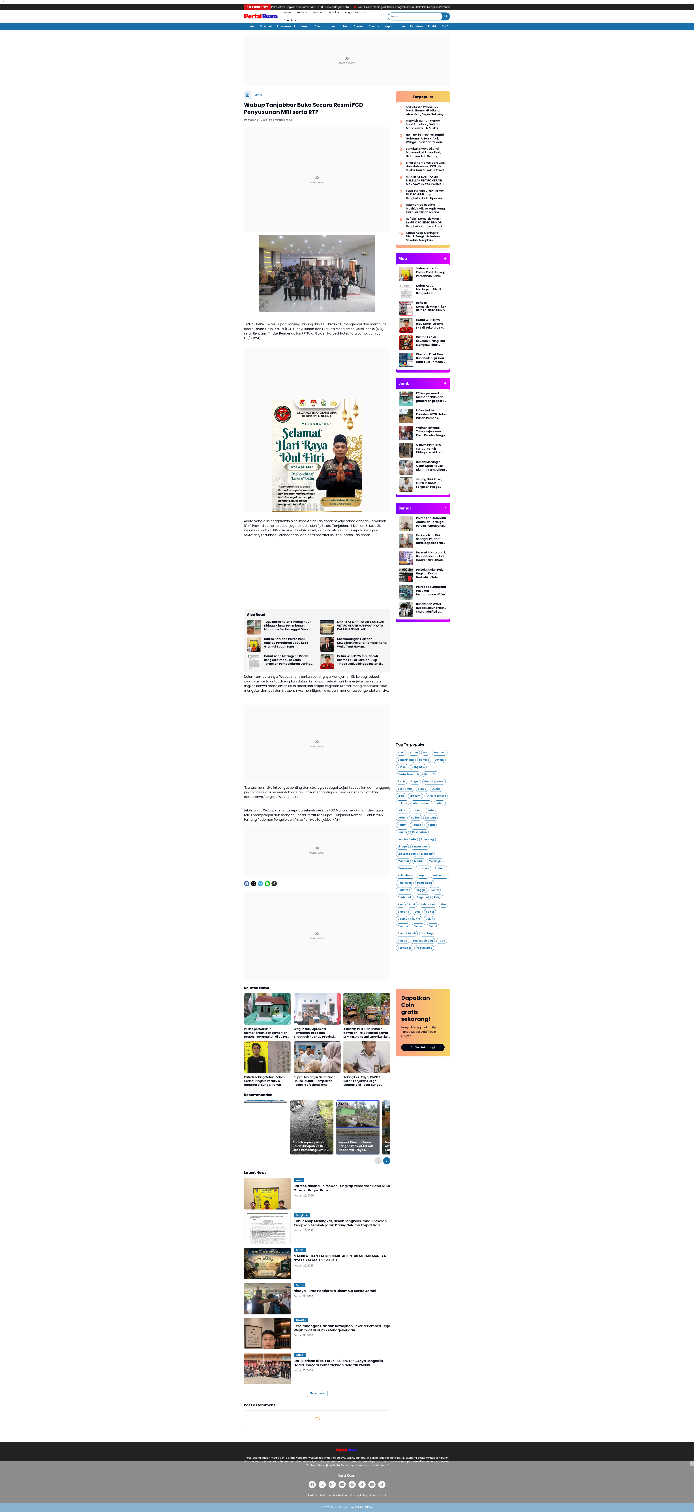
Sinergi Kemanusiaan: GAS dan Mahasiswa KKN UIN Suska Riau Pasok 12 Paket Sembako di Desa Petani (425, 166)
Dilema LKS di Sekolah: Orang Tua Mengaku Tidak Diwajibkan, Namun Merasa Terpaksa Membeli (430, 341)
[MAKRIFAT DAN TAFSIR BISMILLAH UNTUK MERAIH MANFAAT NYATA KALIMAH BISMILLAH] (327, 627)
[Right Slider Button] (446, 26)
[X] (253, 883)
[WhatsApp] (267, 883)
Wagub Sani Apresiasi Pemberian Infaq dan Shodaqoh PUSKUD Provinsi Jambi (314, 1033)
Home (287, 12)
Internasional (286, 26)
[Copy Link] (274, 883)
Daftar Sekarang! (423, 1047)
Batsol (299, 1355)
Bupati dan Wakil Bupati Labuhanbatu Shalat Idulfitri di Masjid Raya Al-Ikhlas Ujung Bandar (431, 608)
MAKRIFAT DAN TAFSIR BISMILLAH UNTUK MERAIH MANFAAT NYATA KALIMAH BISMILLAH (360, 625)
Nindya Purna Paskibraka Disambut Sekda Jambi (335, 1291)
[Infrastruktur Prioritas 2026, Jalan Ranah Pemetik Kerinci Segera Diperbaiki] (406, 416)
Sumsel (358, 26)
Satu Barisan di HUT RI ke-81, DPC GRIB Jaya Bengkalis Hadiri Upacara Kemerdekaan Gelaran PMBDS (338, 1363)
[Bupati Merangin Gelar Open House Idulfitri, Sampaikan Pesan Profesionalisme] (317, 1057)
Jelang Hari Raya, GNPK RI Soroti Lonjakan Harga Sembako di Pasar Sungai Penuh (362, 1081)
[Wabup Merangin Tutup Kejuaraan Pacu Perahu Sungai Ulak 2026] (406, 433)
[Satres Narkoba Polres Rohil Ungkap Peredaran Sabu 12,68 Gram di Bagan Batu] (254, 644)
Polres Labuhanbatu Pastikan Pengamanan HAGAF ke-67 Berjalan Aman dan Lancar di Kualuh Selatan (431, 590)
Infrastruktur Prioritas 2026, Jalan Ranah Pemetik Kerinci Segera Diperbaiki (431, 414)
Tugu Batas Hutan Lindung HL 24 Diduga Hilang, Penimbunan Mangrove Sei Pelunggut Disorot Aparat (288, 625)
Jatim (401, 26)
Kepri (388, 26)
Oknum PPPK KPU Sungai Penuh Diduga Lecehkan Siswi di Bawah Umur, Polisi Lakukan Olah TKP (431, 448)
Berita (300, 12)
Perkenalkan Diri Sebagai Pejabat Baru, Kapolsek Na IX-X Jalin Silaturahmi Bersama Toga (429, 539)
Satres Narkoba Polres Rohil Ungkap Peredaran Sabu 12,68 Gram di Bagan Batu (286, 642)
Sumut (319, 26)
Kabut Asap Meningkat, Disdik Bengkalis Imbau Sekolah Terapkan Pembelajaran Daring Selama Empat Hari (326, 7)
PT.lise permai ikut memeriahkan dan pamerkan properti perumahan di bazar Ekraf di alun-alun (265, 1033)
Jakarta (300, 1320)
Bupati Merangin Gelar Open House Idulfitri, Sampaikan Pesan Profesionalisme (314, 1081)
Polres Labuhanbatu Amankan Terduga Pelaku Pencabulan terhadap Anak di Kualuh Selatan (431, 522)
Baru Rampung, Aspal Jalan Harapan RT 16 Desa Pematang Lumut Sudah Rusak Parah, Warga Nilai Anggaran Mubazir (310, 1146)
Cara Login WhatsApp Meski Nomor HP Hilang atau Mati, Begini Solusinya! (426, 110)
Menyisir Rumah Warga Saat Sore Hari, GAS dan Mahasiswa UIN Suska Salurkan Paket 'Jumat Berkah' (423, 124)
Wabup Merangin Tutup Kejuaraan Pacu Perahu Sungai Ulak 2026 (430, 431)
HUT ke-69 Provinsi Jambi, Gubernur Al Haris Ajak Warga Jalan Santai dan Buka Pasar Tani (425, 138)
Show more (317, 1393)
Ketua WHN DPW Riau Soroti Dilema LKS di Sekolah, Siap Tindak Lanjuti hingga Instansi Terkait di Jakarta (359, 660)
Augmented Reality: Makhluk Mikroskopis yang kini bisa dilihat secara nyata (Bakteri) (425, 208)
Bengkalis (301, 1215)
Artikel (299, 1250)
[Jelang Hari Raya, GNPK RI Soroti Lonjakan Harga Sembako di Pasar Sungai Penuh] (366, 1057)
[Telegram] (260, 883)
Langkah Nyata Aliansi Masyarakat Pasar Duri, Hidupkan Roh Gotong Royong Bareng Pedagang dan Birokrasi (425, 152)
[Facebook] (246, 883)
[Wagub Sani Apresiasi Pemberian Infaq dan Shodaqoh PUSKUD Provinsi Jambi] (317, 1009)
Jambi (332, 12)
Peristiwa (416, 26)
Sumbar (374, 26)
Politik (432, 26)
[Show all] (445, 258)
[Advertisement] (347, 60)
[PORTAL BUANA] (261, 16)
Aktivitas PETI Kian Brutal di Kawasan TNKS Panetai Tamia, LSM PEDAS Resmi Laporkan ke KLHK (366, 1033)
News (299, 1180)
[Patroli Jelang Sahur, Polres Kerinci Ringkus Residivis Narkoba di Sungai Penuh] (267, 1057)
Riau (316, 12)
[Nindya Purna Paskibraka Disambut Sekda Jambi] (267, 1298)
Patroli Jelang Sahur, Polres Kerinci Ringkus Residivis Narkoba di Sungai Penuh (264, 1081)
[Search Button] (446, 16)
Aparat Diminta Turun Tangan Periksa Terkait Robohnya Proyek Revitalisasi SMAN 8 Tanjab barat (356, 1146)
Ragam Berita (353, 12)
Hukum (304, 26)
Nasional (266, 26)
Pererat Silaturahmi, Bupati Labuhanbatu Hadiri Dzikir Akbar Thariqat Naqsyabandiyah (431, 556)
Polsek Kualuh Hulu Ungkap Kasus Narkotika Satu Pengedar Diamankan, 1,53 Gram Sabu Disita (430, 573)
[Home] (247, 95)
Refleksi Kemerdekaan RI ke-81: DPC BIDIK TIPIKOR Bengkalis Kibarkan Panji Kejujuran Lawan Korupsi (424, 222)
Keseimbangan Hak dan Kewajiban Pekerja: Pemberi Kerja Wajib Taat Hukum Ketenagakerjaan (362, 642)
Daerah (288, 20)
